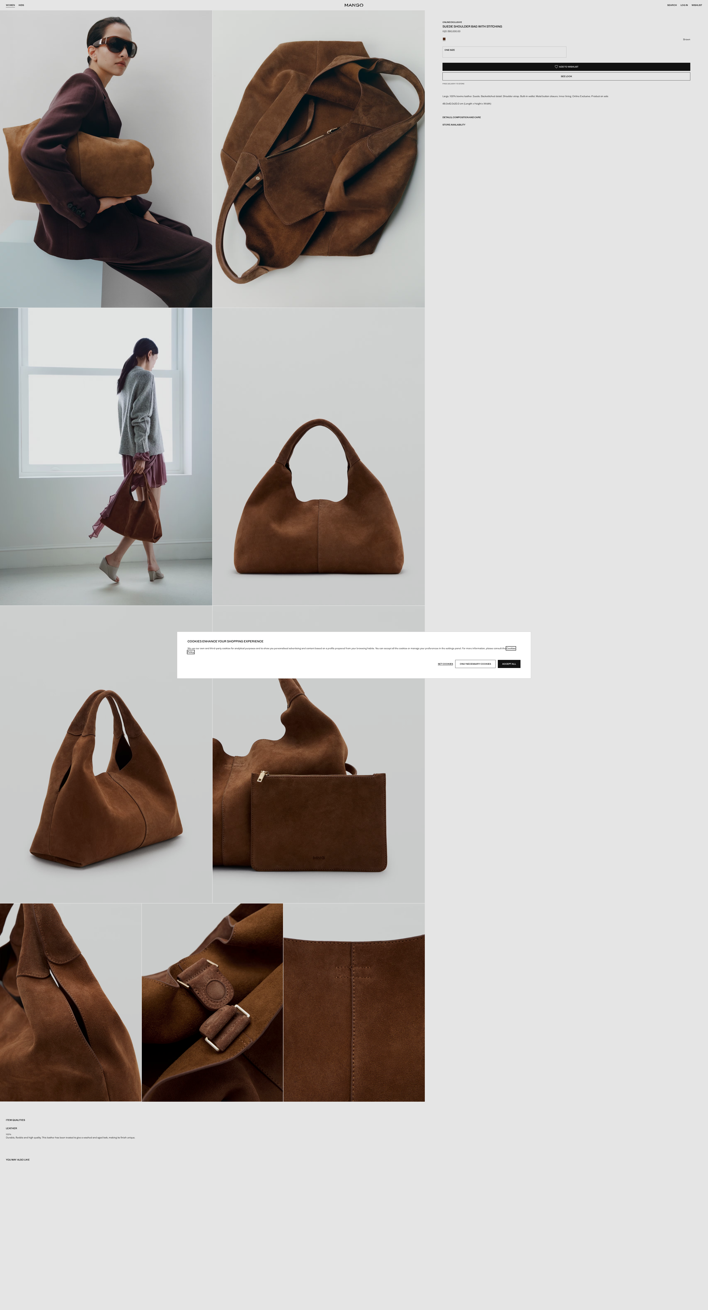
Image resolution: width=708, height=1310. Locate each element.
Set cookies (445, 663)
